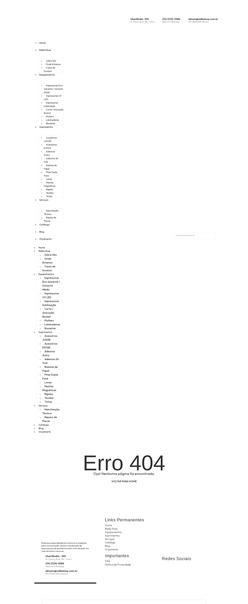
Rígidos (48, 394)
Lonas (48, 382)
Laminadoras (52, 324)
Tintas (49, 196)
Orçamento (45, 238)
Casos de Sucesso (49, 69)
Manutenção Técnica (51, 212)
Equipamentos (47, 74)
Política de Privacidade (118, 564)
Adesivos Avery (49, 153)
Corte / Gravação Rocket (53, 111)
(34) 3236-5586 (171, 19)
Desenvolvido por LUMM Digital (198, 595)
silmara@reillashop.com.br (203, 19)
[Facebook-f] (179, 567)
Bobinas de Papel (50, 167)
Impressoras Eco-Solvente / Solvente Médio (53, 89)
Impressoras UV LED (53, 97)
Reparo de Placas (50, 219)
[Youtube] (187, 567)
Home (42, 42)
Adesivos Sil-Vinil (51, 160)
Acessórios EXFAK (50, 146)
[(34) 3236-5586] (159, 19)
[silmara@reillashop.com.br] (185, 19)
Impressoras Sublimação (51, 104)
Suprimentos (46, 126)
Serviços (43, 199)
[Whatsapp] (165, 567)
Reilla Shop (45, 50)
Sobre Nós (50, 254)
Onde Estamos (47, 260)
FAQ (107, 561)
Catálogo (44, 224)
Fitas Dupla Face (50, 174)
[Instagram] (172, 567)
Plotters (49, 320)
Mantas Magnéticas (49, 184)
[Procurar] (177, 241)
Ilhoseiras (50, 123)
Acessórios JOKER (50, 139)
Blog (41, 231)
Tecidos (49, 398)
